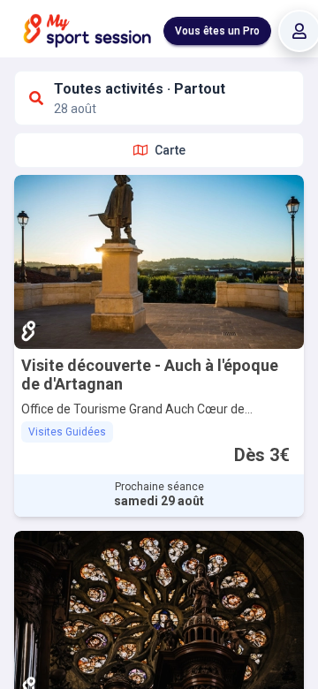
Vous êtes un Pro (217, 31)
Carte (170, 150)
